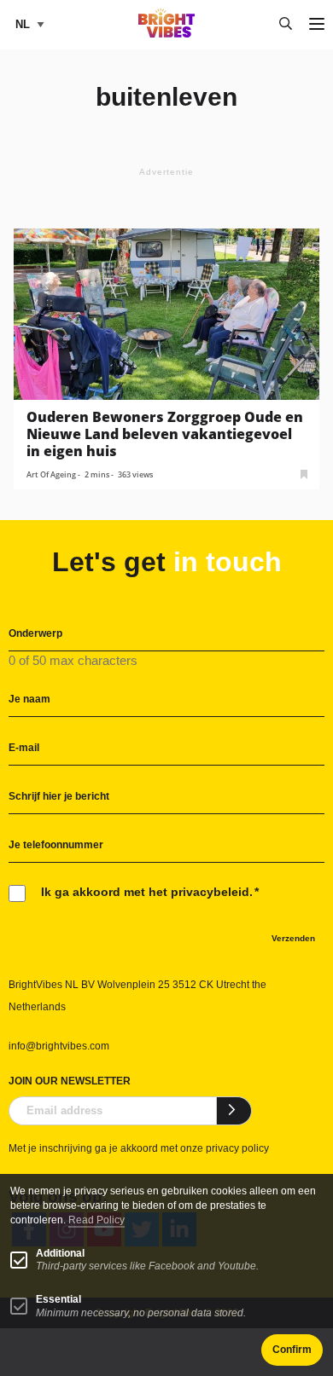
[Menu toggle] (316, 25)
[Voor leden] (304, 472)
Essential (58, 1299)
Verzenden (293, 938)
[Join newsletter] (234, 1110)
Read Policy (96, 1220)
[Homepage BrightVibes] (167, 33)
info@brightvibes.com (59, 1046)
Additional (60, 1253)
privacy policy (237, 1148)
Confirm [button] (292, 1350)
